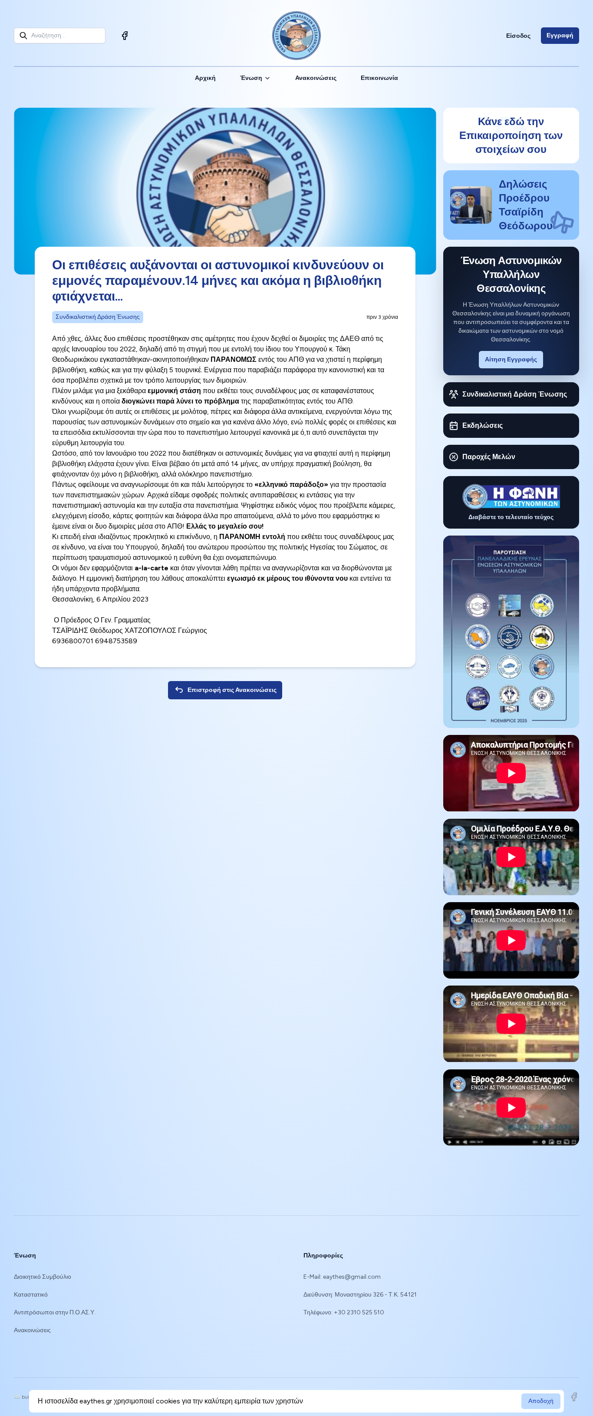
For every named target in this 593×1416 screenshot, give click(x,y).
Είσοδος (518, 36)
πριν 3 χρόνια (382, 317)
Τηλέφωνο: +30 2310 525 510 (343, 1312)
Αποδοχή (540, 1401)
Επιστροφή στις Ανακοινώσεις (232, 690)
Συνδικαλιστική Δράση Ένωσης (98, 317)
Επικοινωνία (379, 78)
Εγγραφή (560, 35)
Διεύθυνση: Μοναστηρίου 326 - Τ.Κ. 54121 (360, 1294)
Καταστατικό (31, 1294)
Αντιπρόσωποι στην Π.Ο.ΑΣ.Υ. (55, 1312)
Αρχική (205, 78)
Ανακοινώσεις (315, 78)
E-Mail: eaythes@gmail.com (342, 1276)
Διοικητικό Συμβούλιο (42, 1276)
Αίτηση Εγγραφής (511, 359)
